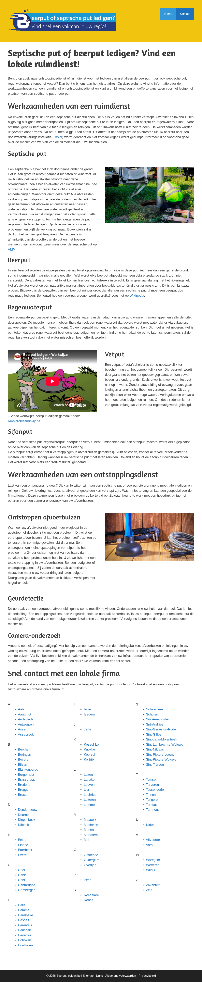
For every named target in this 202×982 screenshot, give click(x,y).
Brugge (23, 789)
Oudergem (91, 860)
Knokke (89, 749)
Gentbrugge (26, 885)
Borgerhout (26, 775)
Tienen (151, 795)
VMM (12, 249)
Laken (88, 775)
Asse (21, 729)
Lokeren (90, 800)
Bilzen (22, 764)
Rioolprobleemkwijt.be (24, 421)
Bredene (24, 785)
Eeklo (22, 840)
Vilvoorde (153, 840)
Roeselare (91, 895)
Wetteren (152, 865)
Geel (21, 870)
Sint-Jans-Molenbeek (161, 739)
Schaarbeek (155, 709)
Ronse (88, 900)
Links (99, 975)
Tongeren (152, 800)
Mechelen (91, 825)
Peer (87, 880)
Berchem (24, 749)
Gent (21, 880)
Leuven (89, 785)
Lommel (89, 805)
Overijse (90, 865)
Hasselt (23, 920)
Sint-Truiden (155, 764)
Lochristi (90, 795)
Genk (22, 875)
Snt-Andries (154, 724)
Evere (22, 855)
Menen (89, 830)
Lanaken (90, 779)
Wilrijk (150, 870)
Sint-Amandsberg (158, 719)
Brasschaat (26, 779)
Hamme (23, 910)
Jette (87, 729)
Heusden (24, 930)
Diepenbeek (26, 820)
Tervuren (152, 785)
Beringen (24, 754)
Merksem (91, 835)
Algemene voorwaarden (120, 975)
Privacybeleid (147, 975)
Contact (185, 13)
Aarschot (24, 714)
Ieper (87, 709)
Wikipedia (137, 295)
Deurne (23, 815)
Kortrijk (89, 759)
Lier (86, 789)
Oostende (91, 855)
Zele (149, 890)
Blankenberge (28, 769)
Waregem (153, 860)
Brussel (23, 795)
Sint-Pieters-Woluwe (161, 759)
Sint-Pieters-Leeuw (160, 754)
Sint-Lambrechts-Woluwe (164, 744)
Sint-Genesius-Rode (161, 729)
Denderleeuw (27, 810)
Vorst (150, 845)
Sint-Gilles (153, 734)
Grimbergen (26, 890)
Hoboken (24, 940)
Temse (151, 779)
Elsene (23, 845)
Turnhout (152, 810)
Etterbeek (25, 850)
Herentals (25, 925)
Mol (86, 840)
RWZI (58, 137)
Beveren (24, 759)
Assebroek (26, 734)
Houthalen (25, 945)
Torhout (151, 805)
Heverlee (24, 935)
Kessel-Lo (91, 744)
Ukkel (150, 825)
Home (168, 13)
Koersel (89, 754)
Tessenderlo (155, 789)
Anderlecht (26, 719)
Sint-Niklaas (155, 749)
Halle (21, 905)
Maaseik (90, 820)
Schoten (152, 714)
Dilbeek (23, 825)
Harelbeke (25, 915)
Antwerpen (26, 724)
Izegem (89, 714)
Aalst (21, 709)
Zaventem (153, 885)
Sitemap (88, 975)
